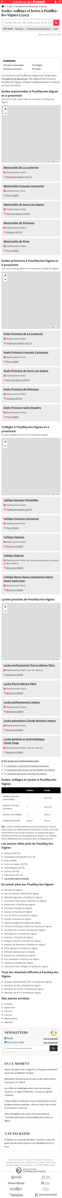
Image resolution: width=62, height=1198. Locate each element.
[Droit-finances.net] (46, 1183)
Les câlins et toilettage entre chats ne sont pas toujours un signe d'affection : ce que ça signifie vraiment (28, 1091)
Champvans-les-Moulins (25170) (19, 856)
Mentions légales (13, 1165)
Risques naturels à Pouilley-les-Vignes (22, 941)
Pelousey (19, 28)
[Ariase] (16, 1194)
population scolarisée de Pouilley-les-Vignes (28, 766)
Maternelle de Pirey (16, 241)
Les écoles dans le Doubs (16, 878)
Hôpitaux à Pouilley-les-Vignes (18, 962)
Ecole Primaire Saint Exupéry (22, 407)
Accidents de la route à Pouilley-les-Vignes (24, 930)
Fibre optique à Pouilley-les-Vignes (21, 948)
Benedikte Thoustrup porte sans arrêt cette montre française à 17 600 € (30, 1081)
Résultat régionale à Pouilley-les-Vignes (23, 897)
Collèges (38, 65)
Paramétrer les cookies (36, 1162)
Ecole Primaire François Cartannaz (26, 352)
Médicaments (10, 1018)
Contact (29, 1160)
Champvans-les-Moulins (38, 28)
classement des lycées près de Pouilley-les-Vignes (31, 769)
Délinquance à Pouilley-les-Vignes (20, 933)
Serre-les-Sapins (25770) (18, 213)
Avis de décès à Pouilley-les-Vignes (21, 915)
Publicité (37, 1160)
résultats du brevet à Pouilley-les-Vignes (27, 773)
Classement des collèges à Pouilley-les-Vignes (26, 966)
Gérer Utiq (51, 1162)
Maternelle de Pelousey (19, 223)
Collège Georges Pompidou (21, 500)
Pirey (55, 28)
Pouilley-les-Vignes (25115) (19, 177)
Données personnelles (16, 1162)
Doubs (44, 6)
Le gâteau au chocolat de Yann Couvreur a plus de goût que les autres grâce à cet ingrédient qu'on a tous (29, 1143)
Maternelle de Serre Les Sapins (24, 204)
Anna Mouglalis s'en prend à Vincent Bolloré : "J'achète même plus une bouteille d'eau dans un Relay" (28, 1117)
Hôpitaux (8, 1022)
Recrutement (48, 1160)
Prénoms (8, 1004)
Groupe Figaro (28, 1165)
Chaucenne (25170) (13, 875)
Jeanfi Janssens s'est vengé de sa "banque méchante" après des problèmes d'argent (31, 1071)
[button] (5, 109)
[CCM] (16, 1177)
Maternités (9, 1007)
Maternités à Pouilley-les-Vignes (19, 904)
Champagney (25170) (14, 867)
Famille (9, 1039)
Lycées (37, 68)
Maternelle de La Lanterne (21, 167)
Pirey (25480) (12, 195)
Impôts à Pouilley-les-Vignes (17, 919)
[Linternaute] (16, 1183)
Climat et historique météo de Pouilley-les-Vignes (28, 926)
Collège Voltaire (14, 537)
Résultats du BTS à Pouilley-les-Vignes (22, 992)
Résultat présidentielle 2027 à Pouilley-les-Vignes (28, 981)
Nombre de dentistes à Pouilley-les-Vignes (24, 944)
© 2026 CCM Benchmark (45, 1165)
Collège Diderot (14, 555)
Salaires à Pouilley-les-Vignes (18, 911)
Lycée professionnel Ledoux (22, 702)
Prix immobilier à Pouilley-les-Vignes (21, 959)
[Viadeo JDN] (46, 1189)
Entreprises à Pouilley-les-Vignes (20, 955)
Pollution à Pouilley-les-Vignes (18, 937)
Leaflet (57, 161)
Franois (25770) (11, 871)
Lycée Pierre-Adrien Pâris (20, 684)
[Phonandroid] (46, 1195)
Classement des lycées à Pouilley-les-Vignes (25, 901)
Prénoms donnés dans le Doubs (19, 951)
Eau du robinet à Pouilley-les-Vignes (21, 893)
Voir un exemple (51, 1038)
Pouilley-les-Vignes (13, 890)
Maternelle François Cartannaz (24, 186)
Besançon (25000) (14, 546)
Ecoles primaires (13, 68)
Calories (8, 1015)
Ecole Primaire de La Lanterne (23, 333)
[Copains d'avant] (16, 1189)
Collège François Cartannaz (21, 518)
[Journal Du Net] (46, 1177)
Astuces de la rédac (15, 1042)
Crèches (8, 1011)
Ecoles (10, 6)
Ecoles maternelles (14, 65)
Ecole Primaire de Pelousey (21, 389)
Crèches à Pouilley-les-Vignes (18, 908)
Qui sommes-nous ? (17, 1160)
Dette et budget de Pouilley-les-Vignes (22, 922)
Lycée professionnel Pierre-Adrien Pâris (29, 665)
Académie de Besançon (27, 6)
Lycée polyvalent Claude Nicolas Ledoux (30, 720)
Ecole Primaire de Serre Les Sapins (26, 371)
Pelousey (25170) (14, 232)
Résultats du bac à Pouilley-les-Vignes (22, 985)
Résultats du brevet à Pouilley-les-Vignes (24, 989)
